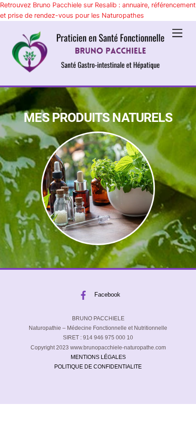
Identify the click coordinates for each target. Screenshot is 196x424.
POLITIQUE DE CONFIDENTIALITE (98, 366)
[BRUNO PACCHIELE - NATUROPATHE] (88, 70)
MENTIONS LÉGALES (98, 357)
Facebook (106, 294)
